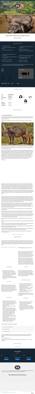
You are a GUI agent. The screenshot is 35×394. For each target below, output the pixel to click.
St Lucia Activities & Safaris (29, 11)
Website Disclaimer (15, 392)
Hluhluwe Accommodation (13, 11)
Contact (2, 392)
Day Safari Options (6, 11)
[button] (17, 327)
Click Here (10, 338)
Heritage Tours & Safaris (5, 370)
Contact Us (16, 13)
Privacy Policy (8, 392)
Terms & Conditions (5, 392)
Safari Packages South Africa (21, 11)
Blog (14, 13)
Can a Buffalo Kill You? (6, 331)
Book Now (20, 13)
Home (2, 11)
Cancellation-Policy (11, 392)
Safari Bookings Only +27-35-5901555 (7, 0)
